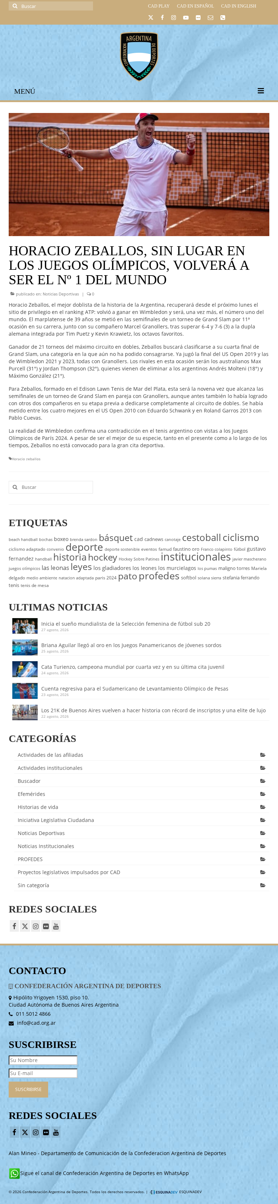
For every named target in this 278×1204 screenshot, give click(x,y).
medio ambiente (41, 577)
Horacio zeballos (26, 458)
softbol (188, 577)
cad (138, 539)
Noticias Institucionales (46, 846)
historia (70, 556)
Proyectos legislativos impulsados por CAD (69, 872)
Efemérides (31, 793)
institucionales (196, 556)
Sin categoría (33, 885)
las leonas (55, 567)
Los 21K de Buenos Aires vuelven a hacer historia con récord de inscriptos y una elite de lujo (153, 710)
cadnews (153, 539)
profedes (159, 575)
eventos (149, 549)
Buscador (29, 780)
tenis (14, 585)
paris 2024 (106, 578)
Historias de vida (38, 807)
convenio (55, 549)
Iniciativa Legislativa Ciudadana (56, 820)
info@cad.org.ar (36, 1022)
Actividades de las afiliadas (50, 754)
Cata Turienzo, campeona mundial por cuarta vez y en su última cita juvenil (132, 666)
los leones (144, 568)
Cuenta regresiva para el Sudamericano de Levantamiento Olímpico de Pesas (134, 688)
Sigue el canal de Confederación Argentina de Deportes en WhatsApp (104, 1173)
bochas (45, 539)
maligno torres (234, 568)
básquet (116, 537)
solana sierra (209, 577)
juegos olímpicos (24, 568)
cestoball (201, 537)
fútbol (239, 549)
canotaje (173, 539)
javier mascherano (249, 559)
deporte (84, 547)
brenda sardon (83, 539)
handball (43, 559)
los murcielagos (177, 568)
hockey (102, 557)
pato (127, 576)
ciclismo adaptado (27, 549)
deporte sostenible (122, 549)
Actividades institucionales (50, 767)
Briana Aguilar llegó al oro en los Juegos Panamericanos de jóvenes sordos (131, 645)
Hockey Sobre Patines (139, 559)
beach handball (23, 539)
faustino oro (186, 549)
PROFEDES (30, 859)
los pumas (207, 568)
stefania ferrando (241, 577)
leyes (81, 566)
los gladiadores (112, 567)
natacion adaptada (76, 577)
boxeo (61, 539)
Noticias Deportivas (61, 294)
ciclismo (241, 537)
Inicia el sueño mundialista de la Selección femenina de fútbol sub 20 (125, 623)
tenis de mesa (35, 585)
